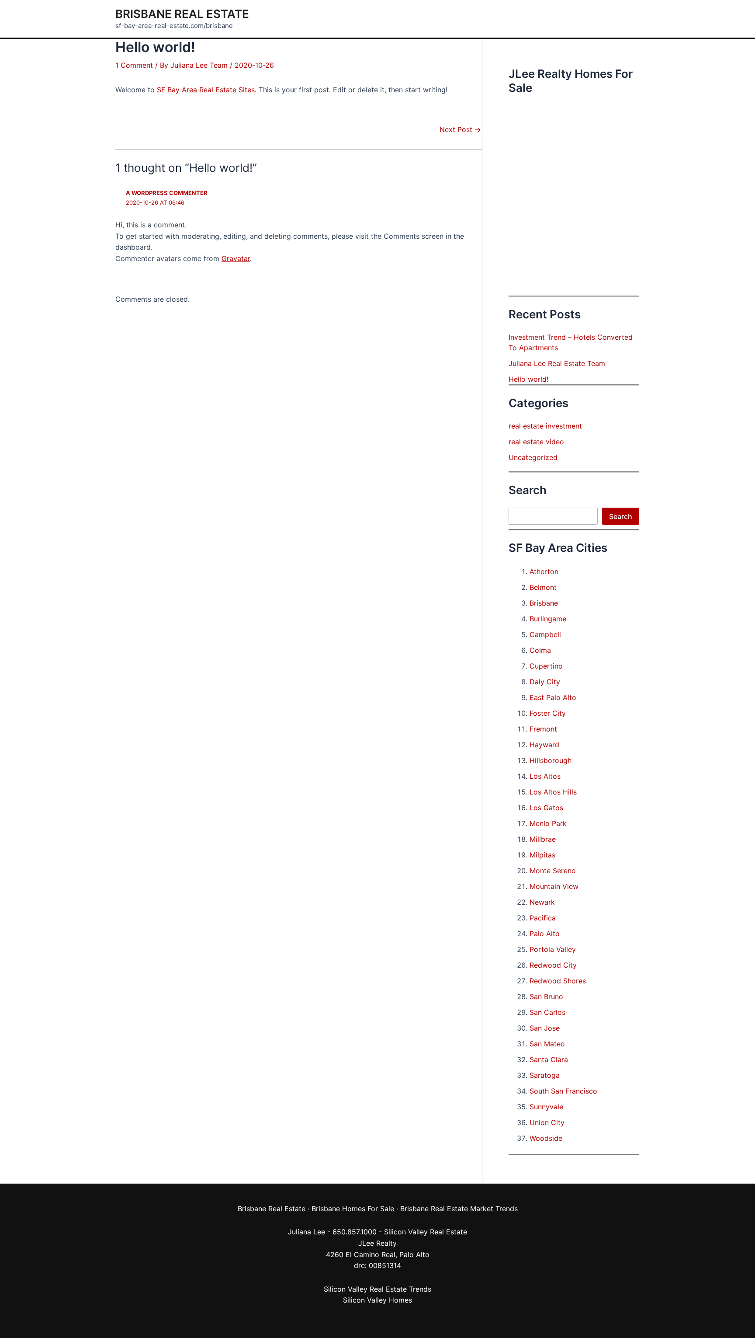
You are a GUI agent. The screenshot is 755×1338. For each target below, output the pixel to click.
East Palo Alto (553, 697)
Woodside (546, 1138)
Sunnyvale (546, 1106)
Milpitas (542, 854)
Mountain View (554, 886)
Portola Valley (553, 949)
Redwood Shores (558, 980)
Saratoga (545, 1075)
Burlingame (548, 618)
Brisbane (544, 603)
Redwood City (553, 965)
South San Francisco (563, 1091)
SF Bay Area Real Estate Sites (206, 89)
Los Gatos (546, 807)
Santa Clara (549, 1059)
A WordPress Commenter (167, 192)
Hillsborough (550, 760)
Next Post (460, 129)
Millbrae (543, 839)
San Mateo (547, 1043)
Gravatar (236, 258)
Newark (542, 902)
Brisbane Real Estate (182, 14)
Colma (540, 650)
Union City (547, 1122)
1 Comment (134, 65)
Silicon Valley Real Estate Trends (377, 1289)
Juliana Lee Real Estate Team (557, 363)
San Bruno (546, 996)
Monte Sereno (553, 870)
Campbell (545, 634)
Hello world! (528, 379)
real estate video (536, 441)
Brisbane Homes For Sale (353, 1208)
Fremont (543, 729)
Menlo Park (548, 823)
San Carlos (547, 1012)
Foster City (548, 713)
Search (620, 516)
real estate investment (545, 426)
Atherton (544, 571)
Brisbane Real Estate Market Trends (459, 1208)
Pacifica (543, 917)
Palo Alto (545, 933)
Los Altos (545, 776)
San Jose (545, 1028)
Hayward (544, 744)
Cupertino (546, 666)
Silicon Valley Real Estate (425, 1231)
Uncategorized (533, 457)
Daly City (545, 681)
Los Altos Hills (553, 791)
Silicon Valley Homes (377, 1300)
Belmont (543, 587)
